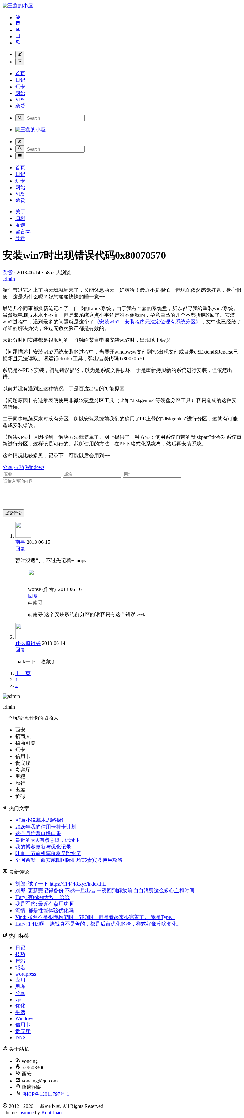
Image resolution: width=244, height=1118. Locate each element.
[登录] (17, 43)
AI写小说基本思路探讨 (40, 820)
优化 (20, 1005)
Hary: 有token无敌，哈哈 (42, 897)
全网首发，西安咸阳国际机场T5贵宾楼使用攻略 (69, 860)
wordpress (25, 974)
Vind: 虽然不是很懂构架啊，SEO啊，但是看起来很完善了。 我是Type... (95, 917)
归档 (20, 218)
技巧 (19, 467)
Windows (34, 467)
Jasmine (26, 1112)
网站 (20, 93)
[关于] (17, 17)
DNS (20, 1037)
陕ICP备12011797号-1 (45, 1094)
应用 (20, 980)
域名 (20, 967)
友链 (20, 225)
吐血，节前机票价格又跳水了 (48, 853)
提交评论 (13, 512)
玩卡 (20, 86)
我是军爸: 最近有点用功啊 (44, 904)
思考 (20, 986)
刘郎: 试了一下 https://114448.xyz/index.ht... (61, 884)
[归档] (17, 24)
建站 (20, 961)
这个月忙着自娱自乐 (38, 833)
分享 (8, 467)
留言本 (22, 231)
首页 (20, 73)
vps (18, 999)
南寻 (20, 542)
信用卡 (22, 1024)
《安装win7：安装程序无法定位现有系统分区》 (147, 321)
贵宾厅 (22, 1031)
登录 (20, 238)
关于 (20, 211)
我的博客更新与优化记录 (43, 846)
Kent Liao (51, 1112)
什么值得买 (28, 643)
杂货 (20, 105)
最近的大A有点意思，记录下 (47, 840)
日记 (20, 80)
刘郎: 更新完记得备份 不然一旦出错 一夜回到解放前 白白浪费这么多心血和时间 (104, 890)
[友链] (17, 30)
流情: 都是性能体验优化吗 (44, 910)
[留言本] (17, 36)
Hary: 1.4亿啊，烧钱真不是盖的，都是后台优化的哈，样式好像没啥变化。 (98, 923)
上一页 (22, 673)
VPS (20, 99)
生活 (20, 1012)
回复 (20, 548)
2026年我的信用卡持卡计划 (45, 826)
